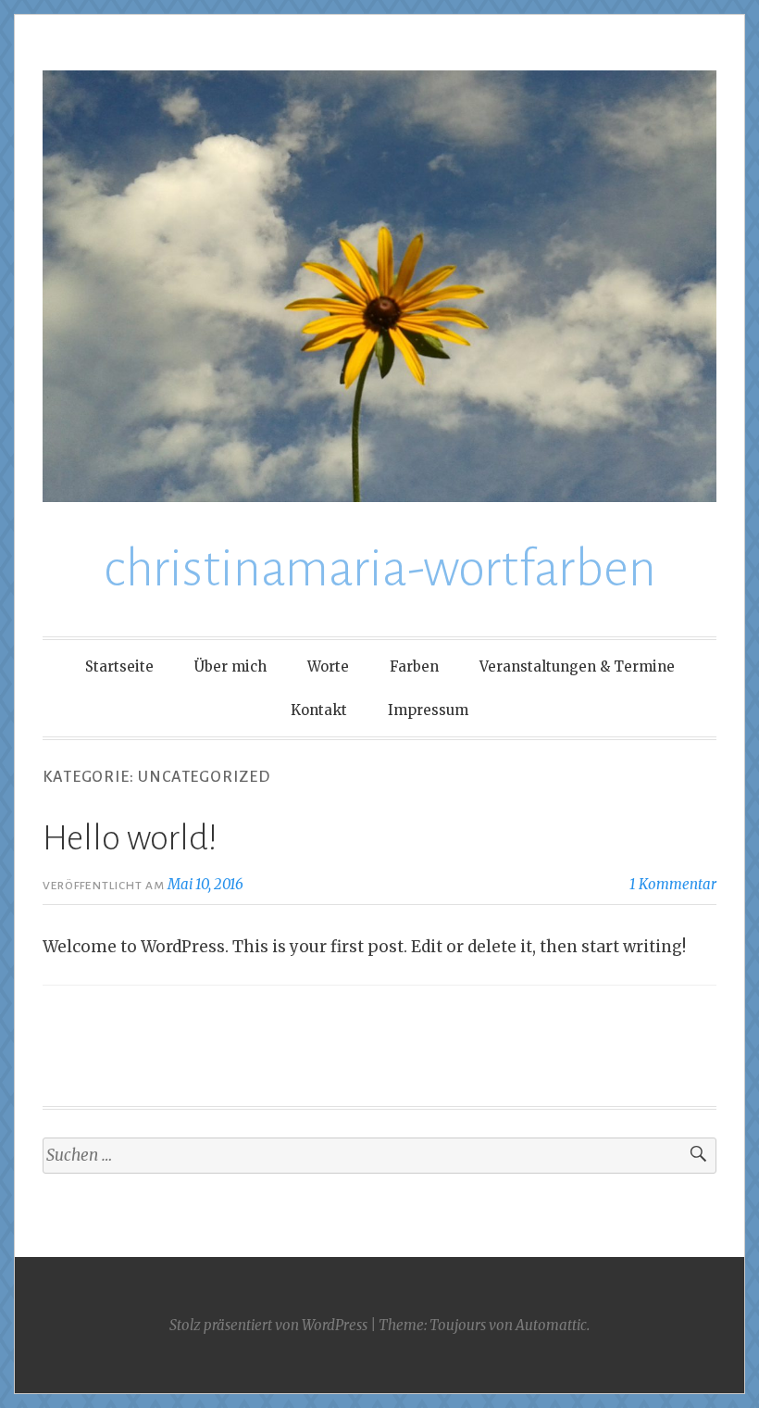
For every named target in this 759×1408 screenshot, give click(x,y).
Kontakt (319, 710)
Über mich (230, 666)
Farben (414, 666)
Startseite (119, 666)
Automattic (551, 1325)
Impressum (428, 710)
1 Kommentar (672, 884)
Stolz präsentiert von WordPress (268, 1325)
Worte (328, 666)
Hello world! (130, 838)
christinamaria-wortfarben (380, 569)
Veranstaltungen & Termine (577, 666)
